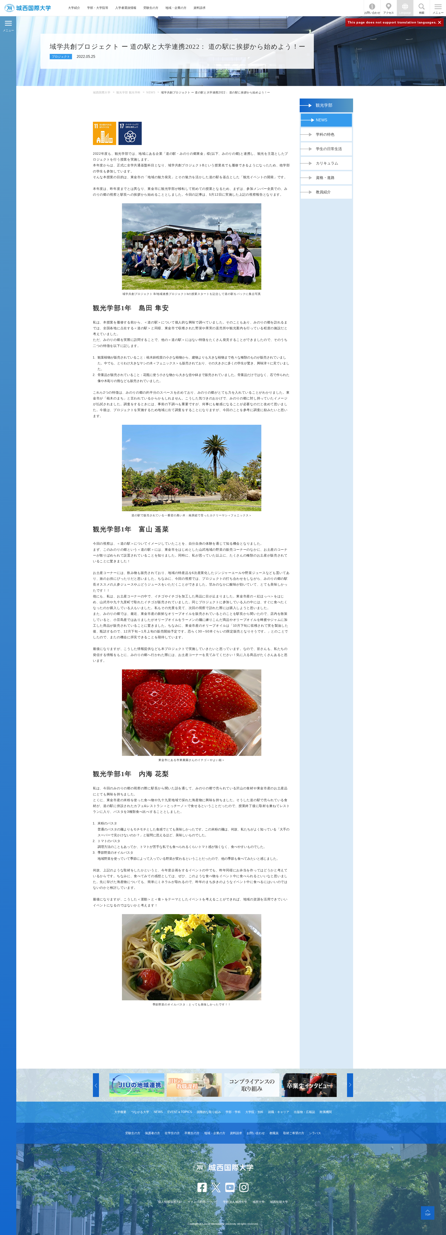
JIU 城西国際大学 (27, 8)
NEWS (150, 92)
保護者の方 (152, 1133)
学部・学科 (233, 1112)
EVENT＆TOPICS (179, 1112)
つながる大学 (140, 1112)
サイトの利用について (202, 1202)
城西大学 (259, 1202)
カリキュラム (327, 163)
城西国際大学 (102, 92)
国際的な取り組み (209, 1112)
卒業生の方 (192, 1133)
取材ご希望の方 (293, 1133)
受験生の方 (150, 8)
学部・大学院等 (97, 8)
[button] (96, 1085)
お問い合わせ (372, 12)
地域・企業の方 (176, 8)
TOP (427, 1214)
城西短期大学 (279, 1202)
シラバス (315, 1133)
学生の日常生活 (329, 149)
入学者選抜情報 (125, 8)
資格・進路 (325, 178)
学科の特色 (325, 134)
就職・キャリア (278, 1112)
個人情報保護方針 (170, 1202)
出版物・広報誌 (304, 1112)
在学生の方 (172, 1133)
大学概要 (120, 1112)
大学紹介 (74, 8)
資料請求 (199, 8)
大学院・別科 (254, 1112)
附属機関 (326, 1112)
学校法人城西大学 (235, 1202)
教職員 (274, 1133)
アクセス (388, 12)
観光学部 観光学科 (128, 92)
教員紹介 (323, 192)
